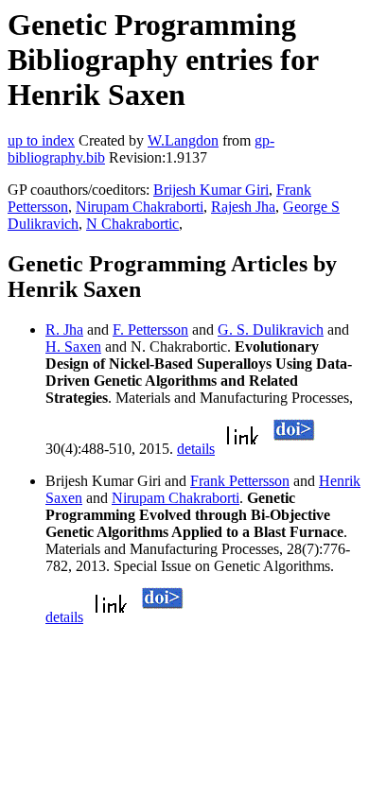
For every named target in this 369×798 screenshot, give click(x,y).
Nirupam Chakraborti (139, 207)
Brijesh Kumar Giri (211, 190)
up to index (41, 140)
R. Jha (64, 329)
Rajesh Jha (243, 207)
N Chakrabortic (132, 224)
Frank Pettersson (240, 481)
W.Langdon (183, 140)
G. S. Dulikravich (271, 329)
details (196, 449)
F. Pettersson (150, 329)
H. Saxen (73, 346)
